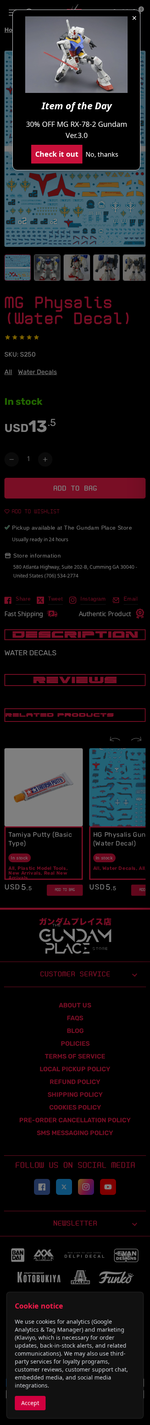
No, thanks (102, 154)
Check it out (56, 154)
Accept (30, 1403)
